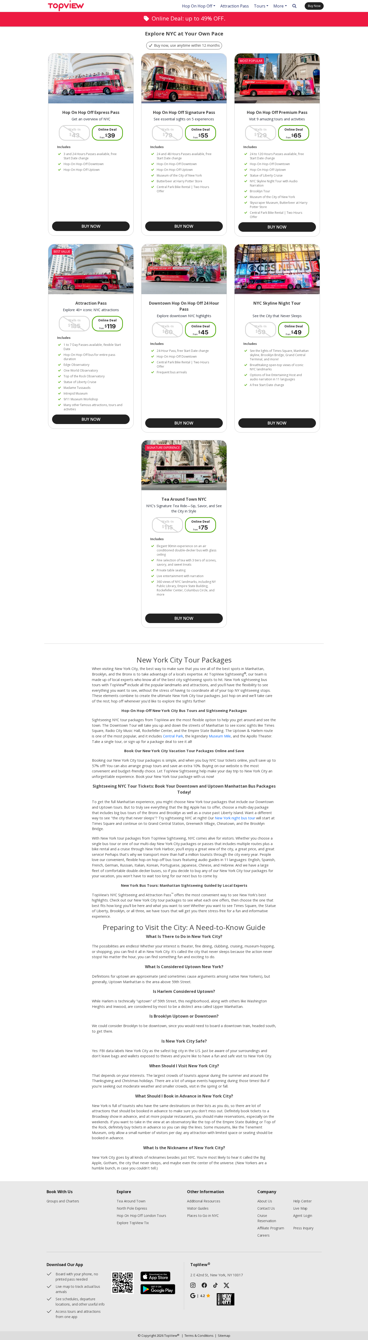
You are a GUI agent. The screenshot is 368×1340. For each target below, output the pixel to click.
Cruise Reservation (266, 1218)
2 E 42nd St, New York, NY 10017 (216, 1275)
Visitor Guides (198, 1208)
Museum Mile (220, 736)
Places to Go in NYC (203, 1215)
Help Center (302, 1201)
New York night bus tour (235, 818)
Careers (263, 1235)
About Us (264, 1201)
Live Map (300, 1208)
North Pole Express (132, 1208)
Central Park (173, 736)
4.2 (201, 1295)
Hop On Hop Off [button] (197, 6)
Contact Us (266, 1208)
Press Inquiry (303, 1228)
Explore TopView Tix (133, 1222)
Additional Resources (203, 1201)
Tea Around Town (131, 1201)
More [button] (278, 6)
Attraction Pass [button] (234, 6)
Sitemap (222, 1335)
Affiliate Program (270, 1228)
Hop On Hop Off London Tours (141, 1215)
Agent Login (302, 1215)
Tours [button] (259, 6)
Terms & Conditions (197, 1335)
